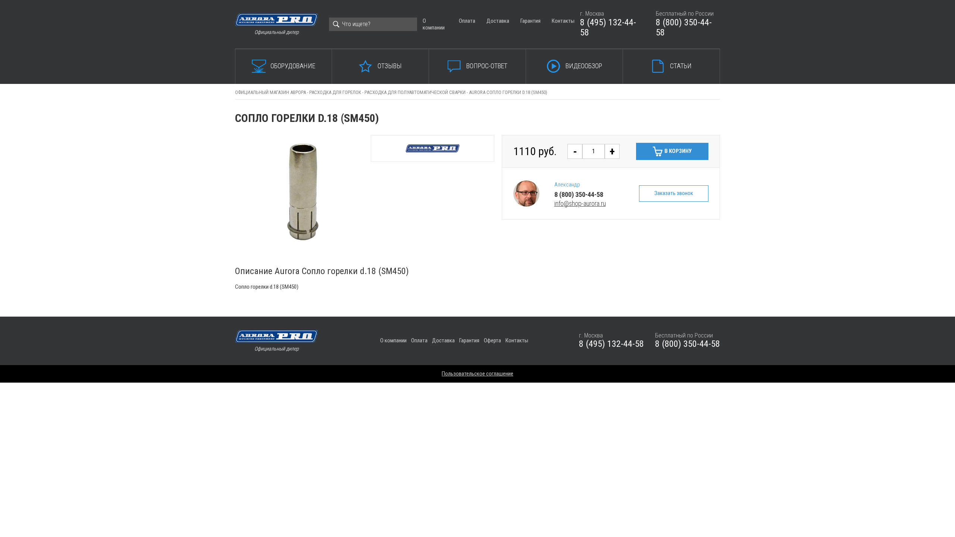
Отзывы (390, 66)
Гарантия (530, 21)
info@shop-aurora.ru (580, 203)
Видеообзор (584, 66)
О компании (434, 24)
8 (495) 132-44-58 (608, 27)
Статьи (681, 66)
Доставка (497, 21)
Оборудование (292, 66)
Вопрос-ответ (486, 66)
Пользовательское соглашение (477, 373)
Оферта (492, 340)
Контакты (563, 21)
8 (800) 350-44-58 (684, 27)
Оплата (467, 21)
